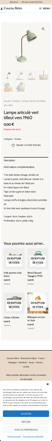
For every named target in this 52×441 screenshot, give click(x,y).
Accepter (26, 413)
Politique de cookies (14, 436)
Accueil (7, 101)
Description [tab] (9, 160)
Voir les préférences (26, 429)
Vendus (16, 101)
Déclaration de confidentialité (33, 436)
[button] (47, 384)
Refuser (26, 421)
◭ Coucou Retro (11, 8)
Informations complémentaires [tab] (19, 167)
